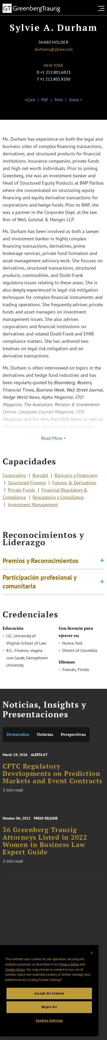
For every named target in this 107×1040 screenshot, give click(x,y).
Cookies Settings (49, 1020)
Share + (75, 99)
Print (59, 99)
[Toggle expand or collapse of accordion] (102, 561)
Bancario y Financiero (76, 475)
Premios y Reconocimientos (40, 560)
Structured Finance (27, 483)
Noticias (45, 734)
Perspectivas (73, 734)
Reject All (49, 1007)
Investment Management (33, 505)
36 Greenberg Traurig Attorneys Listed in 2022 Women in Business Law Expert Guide (45, 841)
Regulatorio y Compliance (58, 497)
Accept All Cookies (49, 993)
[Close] (91, 952)
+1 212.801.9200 (55, 79)
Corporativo (14, 475)
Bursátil (40, 475)
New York (53, 65)
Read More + (53, 438)
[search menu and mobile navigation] (102, 8)
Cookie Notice (15, 969)
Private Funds (21, 490)
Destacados (17, 734)
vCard (30, 99)
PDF (44, 99)
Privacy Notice (69, 964)
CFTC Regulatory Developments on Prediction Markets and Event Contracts (53, 774)
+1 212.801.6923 (55, 72)
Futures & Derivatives (74, 483)
